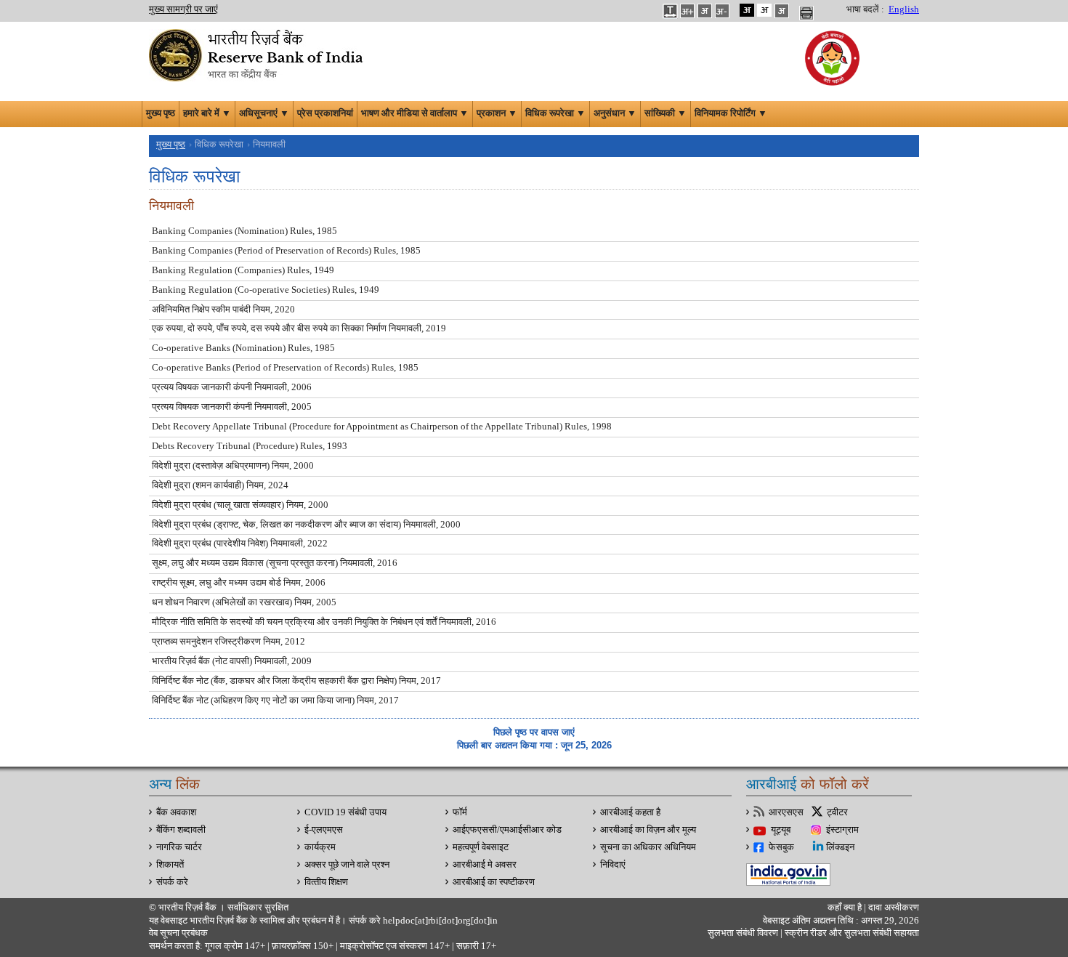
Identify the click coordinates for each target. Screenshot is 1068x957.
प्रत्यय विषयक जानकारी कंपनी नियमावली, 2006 (232, 387)
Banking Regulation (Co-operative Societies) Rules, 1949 (265, 290)
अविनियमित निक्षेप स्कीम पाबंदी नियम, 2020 (223, 309)
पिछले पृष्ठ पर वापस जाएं (534, 732)
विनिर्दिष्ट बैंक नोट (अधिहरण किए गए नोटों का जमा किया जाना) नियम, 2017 (275, 700)
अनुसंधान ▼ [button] (615, 113)
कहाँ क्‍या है (846, 908)
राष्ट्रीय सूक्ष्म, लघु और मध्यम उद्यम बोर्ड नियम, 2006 (238, 583)
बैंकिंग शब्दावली (181, 830)
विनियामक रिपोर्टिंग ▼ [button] (731, 113)
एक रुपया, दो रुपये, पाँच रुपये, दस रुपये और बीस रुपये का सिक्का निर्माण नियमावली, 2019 (299, 328)
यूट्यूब (780, 830)
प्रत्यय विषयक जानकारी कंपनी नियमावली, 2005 (232, 407)
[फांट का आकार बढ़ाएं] (687, 10)
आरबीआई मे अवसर (485, 865)
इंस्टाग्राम (842, 830)
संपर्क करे (172, 882)
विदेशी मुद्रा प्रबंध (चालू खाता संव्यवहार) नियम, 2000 (240, 505)
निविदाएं (613, 865)
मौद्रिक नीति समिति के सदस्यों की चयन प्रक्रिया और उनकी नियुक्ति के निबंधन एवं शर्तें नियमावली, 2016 (324, 622)
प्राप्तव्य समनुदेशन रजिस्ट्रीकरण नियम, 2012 (228, 642)
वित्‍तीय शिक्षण (326, 882)
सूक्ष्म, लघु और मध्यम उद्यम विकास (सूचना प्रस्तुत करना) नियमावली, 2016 (274, 563)
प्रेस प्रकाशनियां (325, 113)
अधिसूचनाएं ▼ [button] (264, 113)
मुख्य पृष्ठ (160, 113)
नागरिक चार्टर (179, 847)
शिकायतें (170, 865)
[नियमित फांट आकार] (704, 10)
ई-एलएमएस (323, 830)
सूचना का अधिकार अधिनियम (648, 847)
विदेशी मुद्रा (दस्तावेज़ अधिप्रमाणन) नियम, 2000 (233, 466)
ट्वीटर (837, 812)
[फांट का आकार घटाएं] (722, 10)
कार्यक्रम (320, 847)
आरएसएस (786, 812)
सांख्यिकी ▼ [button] (665, 113)
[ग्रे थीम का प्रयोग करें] (781, 10)
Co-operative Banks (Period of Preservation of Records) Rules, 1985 (285, 368)
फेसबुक (781, 847)
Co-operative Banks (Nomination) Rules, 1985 (243, 348)
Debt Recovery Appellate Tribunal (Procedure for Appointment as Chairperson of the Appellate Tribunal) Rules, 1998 (382, 426)
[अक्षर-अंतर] (670, 10)
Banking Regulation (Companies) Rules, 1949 (243, 270)
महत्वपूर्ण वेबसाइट (481, 847)
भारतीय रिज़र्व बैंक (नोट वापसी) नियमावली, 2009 (232, 661)
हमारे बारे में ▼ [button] (207, 113)
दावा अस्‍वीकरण (893, 908)
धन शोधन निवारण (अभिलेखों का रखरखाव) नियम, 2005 (244, 602)
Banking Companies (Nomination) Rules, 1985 (244, 231)
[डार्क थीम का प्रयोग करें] (747, 10)
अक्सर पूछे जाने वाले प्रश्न (346, 865)
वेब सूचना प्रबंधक (178, 933)
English (904, 9)
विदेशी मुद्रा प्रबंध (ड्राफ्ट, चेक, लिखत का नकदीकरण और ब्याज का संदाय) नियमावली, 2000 (306, 525)
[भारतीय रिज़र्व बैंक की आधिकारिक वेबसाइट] (258, 54)
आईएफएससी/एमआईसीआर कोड (507, 830)
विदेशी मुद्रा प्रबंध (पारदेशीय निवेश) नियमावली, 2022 (240, 543)
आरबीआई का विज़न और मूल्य (648, 830)
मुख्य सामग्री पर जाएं (183, 9)
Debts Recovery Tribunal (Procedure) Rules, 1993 (249, 446)
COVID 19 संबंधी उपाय (345, 812)
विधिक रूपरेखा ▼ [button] (555, 113)
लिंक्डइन (840, 847)
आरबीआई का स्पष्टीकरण (494, 882)
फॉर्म (460, 812)
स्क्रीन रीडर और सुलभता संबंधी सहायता (850, 933)
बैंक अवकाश (176, 812)
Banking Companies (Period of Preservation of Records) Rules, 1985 (286, 251)
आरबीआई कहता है (630, 812)
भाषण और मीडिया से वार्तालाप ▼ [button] (415, 113)
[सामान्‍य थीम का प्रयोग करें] (764, 10)
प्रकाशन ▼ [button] (497, 113)
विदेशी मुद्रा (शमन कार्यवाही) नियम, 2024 (220, 485)
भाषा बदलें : (865, 9)
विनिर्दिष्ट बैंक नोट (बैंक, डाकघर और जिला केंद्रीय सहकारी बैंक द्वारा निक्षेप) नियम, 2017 (296, 681)
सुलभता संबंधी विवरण (743, 933)
